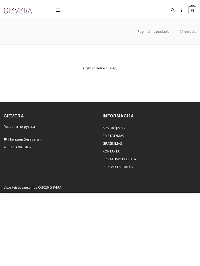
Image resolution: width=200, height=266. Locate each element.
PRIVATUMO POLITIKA (119, 159)
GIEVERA (55, 187)
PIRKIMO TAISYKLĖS (118, 166)
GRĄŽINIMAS (112, 143)
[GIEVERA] (18, 11)
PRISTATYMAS (113, 135)
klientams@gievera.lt (24, 139)
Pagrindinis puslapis (154, 31)
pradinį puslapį (105, 68)
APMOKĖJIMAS (114, 127)
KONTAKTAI (111, 151)
